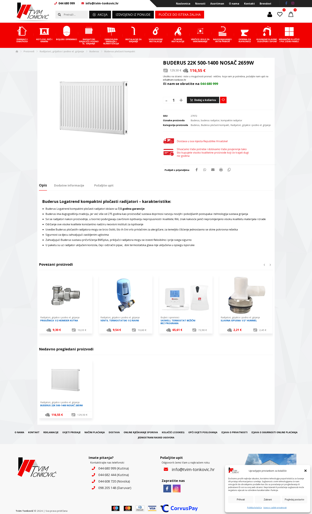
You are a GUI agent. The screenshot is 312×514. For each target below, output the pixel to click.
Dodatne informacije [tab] (69, 185)
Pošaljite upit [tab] (104, 185)
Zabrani (268, 499)
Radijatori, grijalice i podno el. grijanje (250, 125)
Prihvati (241, 499)
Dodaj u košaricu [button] (68, 330)
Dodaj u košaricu (205, 100)
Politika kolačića (254, 507)
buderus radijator (210, 120)
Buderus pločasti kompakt (215, 125)
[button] (305, 470)
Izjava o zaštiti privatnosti (275, 507)
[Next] (270, 265)
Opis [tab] (43, 185)
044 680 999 (209, 83)
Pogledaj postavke (294, 499)
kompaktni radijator (231, 120)
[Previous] (264, 265)
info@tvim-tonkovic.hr (174, 79)
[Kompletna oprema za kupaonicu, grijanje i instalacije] (33, 12)
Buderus (195, 120)
